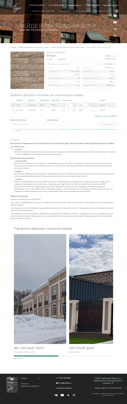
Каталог (24, 378)
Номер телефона (52, 120)
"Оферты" (19, 130)
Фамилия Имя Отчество (18, 120)
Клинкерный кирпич (82, 11)
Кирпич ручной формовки (43, 11)
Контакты (25, 384)
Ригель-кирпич (64, 11)
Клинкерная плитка (102, 11)
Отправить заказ (107, 124)
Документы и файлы (29, 386)
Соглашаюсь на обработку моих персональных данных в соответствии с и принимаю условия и (65, 129)
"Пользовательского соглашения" (105, 129)
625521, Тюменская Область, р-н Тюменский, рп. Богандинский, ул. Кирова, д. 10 (108, 380)
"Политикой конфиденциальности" (70, 129)
